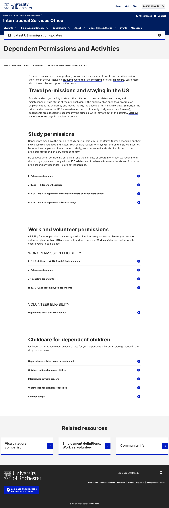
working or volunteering (88, 79)
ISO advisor (77, 161)
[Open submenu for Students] (16, 28)
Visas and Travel (21, 65)
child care (118, 79)
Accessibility (93, 482)
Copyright (140, 482)
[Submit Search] (161, 473)
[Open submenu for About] (83, 28)
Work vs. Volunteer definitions (113, 240)
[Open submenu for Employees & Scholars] (47, 28)
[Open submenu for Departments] (69, 28)
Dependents (38, 65)
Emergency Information (156, 482)
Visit (127, 6)
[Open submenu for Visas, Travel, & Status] (114, 28)
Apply (118, 6)
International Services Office (33, 20)
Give (135, 6)
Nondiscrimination (107, 482)
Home (7, 65)
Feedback (121, 482)
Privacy (131, 482)
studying (68, 79)
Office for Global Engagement (22, 15)
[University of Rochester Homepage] (18, 6)
